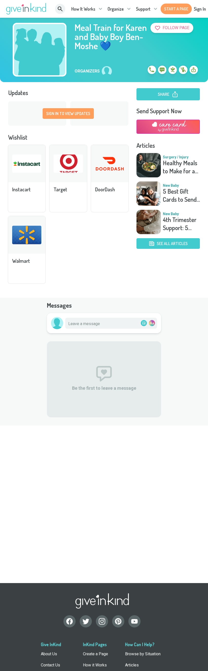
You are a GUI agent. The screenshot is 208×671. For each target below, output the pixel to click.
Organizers (87, 71)
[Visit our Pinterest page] (118, 621)
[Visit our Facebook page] (69, 621)
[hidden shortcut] (140, 71)
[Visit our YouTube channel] (134, 621)
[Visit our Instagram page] (102, 621)
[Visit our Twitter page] (86, 621)
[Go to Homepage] (26, 9)
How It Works (83, 9)
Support (143, 9)
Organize (116, 9)
